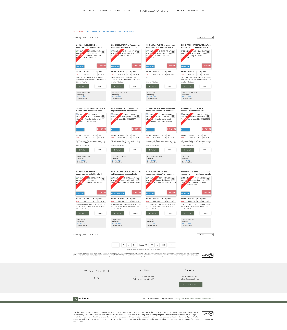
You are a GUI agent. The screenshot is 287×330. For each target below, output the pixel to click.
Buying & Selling (108, 11)
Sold (120, 31)
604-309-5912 (116, 97)
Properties (88, 11)
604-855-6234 (151, 97)
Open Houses (129, 31)
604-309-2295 (81, 224)
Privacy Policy (180, 299)
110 (163, 245)
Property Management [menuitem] (189, 11)
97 (134, 245)
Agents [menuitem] (127, 11)
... (128, 245)
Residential (96, 31)
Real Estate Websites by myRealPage (200, 299)
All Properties (78, 31)
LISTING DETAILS (82, 86)
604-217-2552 (81, 97)
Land (87, 31)
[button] (94, 278)
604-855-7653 (116, 224)
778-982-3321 (186, 160)
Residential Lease (109, 31)
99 (152, 245)
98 (146, 245)
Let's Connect (191, 285)
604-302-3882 (186, 97)
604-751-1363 (116, 160)
